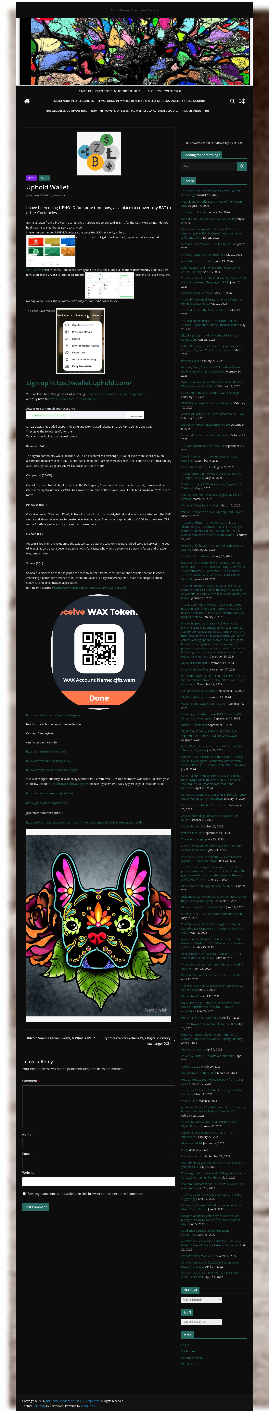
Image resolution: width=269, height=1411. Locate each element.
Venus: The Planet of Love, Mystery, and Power (211, 512)
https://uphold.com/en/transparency (73, 399)
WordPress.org (190, 1364)
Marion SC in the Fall (194, 725)
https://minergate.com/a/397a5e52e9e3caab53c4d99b (107, 822)
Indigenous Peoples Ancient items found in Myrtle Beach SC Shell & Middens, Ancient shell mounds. (129, 101)
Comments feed (191, 1358)
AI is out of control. (193, 1049)
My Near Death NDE (194, 663)
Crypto (31, 178)
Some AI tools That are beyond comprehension (211, 914)
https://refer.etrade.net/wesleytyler (48, 822)
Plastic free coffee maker (197, 467)
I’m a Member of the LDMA (198, 1073)
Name (28, 1134)
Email (27, 1154)
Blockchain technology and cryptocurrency (208, 886)
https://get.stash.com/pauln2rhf (46, 803)
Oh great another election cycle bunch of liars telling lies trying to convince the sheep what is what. (210, 1220)
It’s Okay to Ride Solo (194, 212)
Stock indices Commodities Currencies (205, 435)
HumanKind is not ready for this (201, 1017)
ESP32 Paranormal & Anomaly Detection (207, 403)
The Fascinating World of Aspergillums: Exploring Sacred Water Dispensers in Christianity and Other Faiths (213, 928)
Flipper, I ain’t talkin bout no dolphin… (204, 805)
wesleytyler (60, 195)
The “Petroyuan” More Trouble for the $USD (209, 1024)
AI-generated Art (191, 1143)
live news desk (190, 361)
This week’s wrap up (194, 839)
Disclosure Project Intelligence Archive (205, 424)
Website (28, 1172)
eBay (184, 1150)
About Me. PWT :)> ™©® (164, 91)
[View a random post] (242, 101)
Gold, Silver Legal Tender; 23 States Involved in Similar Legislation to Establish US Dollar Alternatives (211, 1007)
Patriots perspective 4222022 (199, 1256)
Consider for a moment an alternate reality (208, 218)
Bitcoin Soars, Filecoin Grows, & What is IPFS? (61, 1038)
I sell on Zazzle (190, 1066)
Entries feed (188, 1351)
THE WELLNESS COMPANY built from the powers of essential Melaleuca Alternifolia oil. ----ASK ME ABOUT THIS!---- (129, 111)
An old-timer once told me (198, 261)
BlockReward (34, 270)
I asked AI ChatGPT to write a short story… (208, 1056)
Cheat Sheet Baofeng (195, 669)
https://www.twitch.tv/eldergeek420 (48, 761)
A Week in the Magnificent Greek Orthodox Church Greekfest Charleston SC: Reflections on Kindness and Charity (213, 943)
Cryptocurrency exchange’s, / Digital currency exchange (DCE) (136, 1041)
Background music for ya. (197, 293)
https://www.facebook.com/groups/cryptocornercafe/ (90, 587)
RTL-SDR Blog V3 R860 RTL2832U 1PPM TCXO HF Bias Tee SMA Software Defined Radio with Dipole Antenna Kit (213, 680)
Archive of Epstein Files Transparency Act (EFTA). (212, 414)
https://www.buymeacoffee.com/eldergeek (53, 715)
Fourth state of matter (195, 556)
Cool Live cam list (192, 1156)
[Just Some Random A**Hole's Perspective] (134, 20)
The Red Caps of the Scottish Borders (205, 310)
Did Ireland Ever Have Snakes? (200, 505)
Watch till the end (192, 833)
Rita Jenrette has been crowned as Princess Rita (211, 975)
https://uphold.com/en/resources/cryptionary (116, 394)
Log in (185, 1345)
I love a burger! (190, 826)
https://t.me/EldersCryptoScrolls (46, 751)
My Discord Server (193, 697)
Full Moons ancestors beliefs (199, 691)
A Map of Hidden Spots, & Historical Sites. (110, 91)
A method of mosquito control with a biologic (210, 393)
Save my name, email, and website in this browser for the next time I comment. (85, 1194)
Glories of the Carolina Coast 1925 (203, 907)
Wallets (45, 178)
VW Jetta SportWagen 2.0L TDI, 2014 (204, 704)
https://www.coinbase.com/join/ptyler (50, 793)
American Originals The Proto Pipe (203, 254)
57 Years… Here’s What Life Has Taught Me (209, 244)
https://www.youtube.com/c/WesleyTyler (52, 770)
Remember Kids (191, 996)
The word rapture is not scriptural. (202, 446)
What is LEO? (189, 1101)
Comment (31, 1081)
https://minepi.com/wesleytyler (68, 784)
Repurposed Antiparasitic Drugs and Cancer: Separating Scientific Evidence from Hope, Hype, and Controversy (211, 233)
